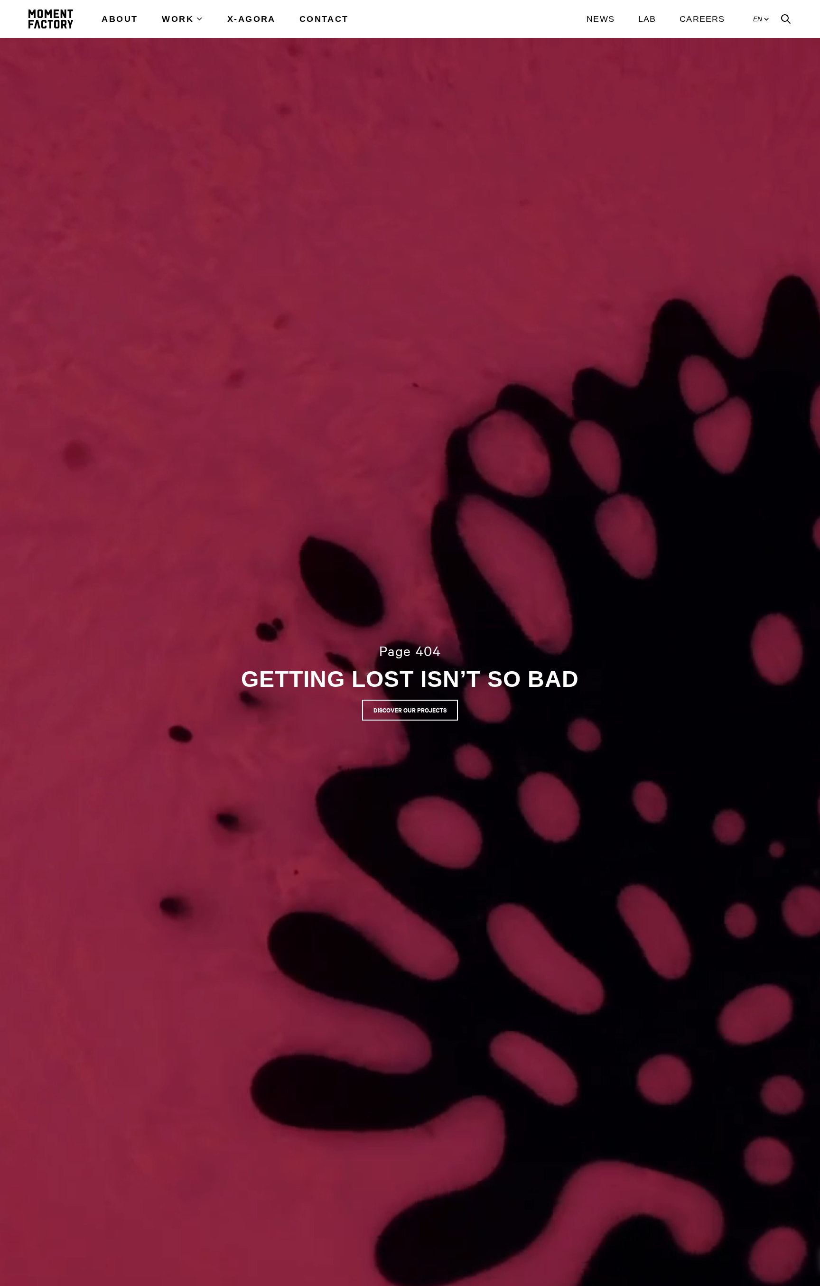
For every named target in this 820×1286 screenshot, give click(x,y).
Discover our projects (410, 709)
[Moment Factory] (50, 18)
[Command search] (785, 19)
